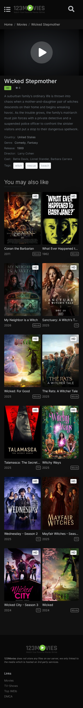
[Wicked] (60, 574)
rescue (31, 165)
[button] (42, 52)
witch (18, 165)
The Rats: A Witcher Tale (60, 391)
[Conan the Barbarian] (22, 218)
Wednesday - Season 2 (21, 533)
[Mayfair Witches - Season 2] (60, 503)
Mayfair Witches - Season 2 (60, 533)
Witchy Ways (51, 462)
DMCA (8, 696)
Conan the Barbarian (19, 248)
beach (45, 165)
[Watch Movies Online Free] (29, 9)
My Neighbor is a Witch (21, 320)
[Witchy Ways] (60, 432)
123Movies (10, 658)
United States (26, 137)
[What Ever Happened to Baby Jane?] (60, 218)
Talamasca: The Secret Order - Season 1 (22, 462)
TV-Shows (11, 686)
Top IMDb (10, 691)
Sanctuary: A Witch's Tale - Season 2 (60, 320)
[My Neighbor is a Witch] (22, 289)
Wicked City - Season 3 (21, 605)
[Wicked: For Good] (22, 360)
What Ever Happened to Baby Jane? (60, 248)
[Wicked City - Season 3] (22, 574)
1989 (20, 148)
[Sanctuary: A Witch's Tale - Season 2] (60, 289)
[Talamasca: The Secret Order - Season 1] (22, 432)
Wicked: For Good (17, 391)
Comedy (20, 142)
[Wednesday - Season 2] (22, 503)
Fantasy (32, 142)
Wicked (47, 605)
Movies (9, 680)
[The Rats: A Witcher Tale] (60, 360)
